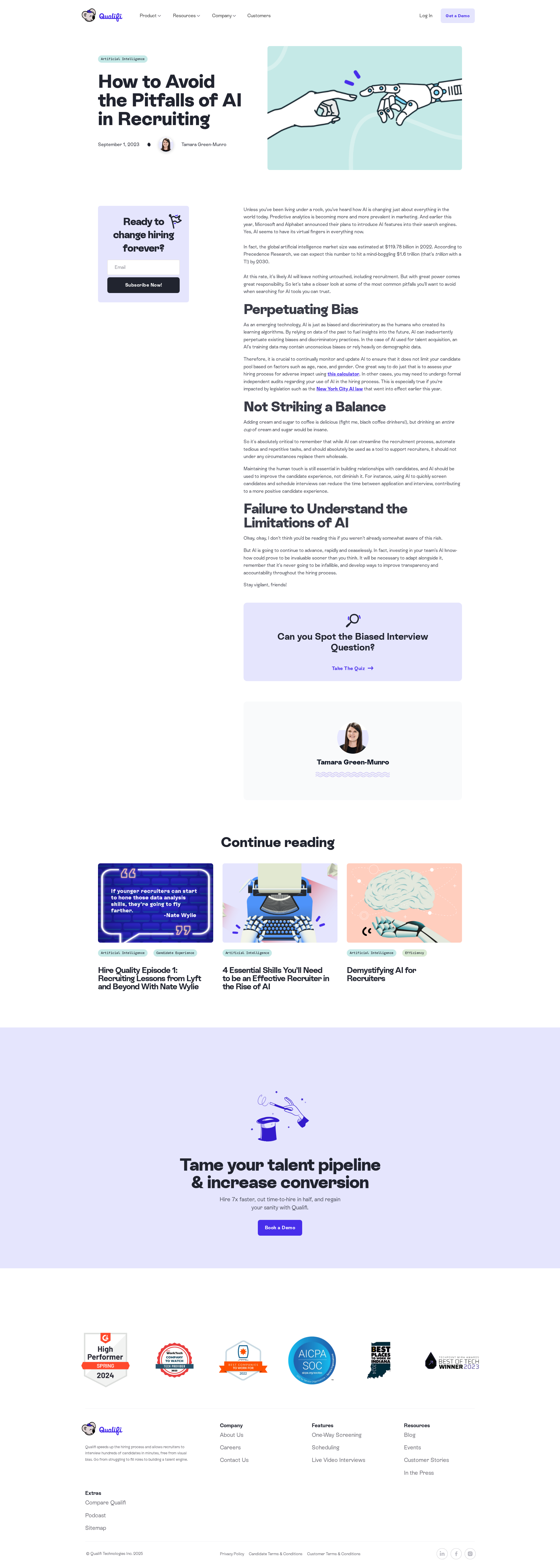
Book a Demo (280, 1227)
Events (412, 1447)
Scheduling (325, 1447)
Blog (409, 1435)
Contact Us (234, 1460)
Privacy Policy (232, 1553)
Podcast (95, 1515)
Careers (230, 1447)
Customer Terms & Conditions (333, 1553)
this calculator (343, 374)
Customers (259, 15)
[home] (102, 16)
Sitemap (95, 1528)
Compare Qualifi (105, 1502)
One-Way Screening (336, 1435)
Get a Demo (458, 15)
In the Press (419, 1472)
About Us (231, 1435)
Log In (426, 15)
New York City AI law (339, 389)
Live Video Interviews (338, 1460)
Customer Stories (426, 1460)
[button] (150, 16)
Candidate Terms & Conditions (275, 1553)
